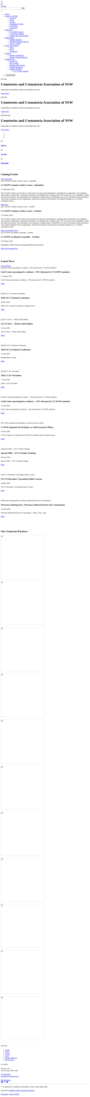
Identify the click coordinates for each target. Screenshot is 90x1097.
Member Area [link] (10, 59)
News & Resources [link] (12, 46)
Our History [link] (14, 26)
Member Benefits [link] (16, 40)
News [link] (12, 48)
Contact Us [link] (13, 28)
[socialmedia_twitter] (5, 1082)
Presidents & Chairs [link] (16, 24)
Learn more (5, 93)
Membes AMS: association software (22, 1090)
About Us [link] (13, 18)
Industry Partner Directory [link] (19, 57)
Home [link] (7, 14)
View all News (6, 266)
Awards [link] (12, 22)
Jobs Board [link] (13, 51)
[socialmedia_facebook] (2, 1082)
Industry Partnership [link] (17, 55)
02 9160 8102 (6, 1074)
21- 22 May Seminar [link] (21, 71)
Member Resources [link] (16, 67)
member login (10, 75)
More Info (4, 205)
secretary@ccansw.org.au (10, 1076)
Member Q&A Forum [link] (17, 65)
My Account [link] (14, 63)
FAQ (7, 1056)
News (7, 1052)
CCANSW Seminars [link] (17, 34)
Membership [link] (9, 38)
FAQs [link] (12, 49)
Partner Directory (11, 1058)
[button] (3, 284)
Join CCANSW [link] (15, 44)
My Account (9, 1060)
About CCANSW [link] (11, 16)
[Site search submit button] (23, 8)
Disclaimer (4, 1094)
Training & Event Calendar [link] (19, 36)
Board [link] (12, 20)
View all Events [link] (6, 179)
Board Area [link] (14, 61)
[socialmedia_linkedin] (7, 1082)
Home (7, 1050)
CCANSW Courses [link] (16, 32)
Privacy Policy (15, 1094)
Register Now (13, 230)
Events (7, 1054)
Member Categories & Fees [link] (19, 42)
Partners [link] (8, 53)
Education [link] (8, 30)
